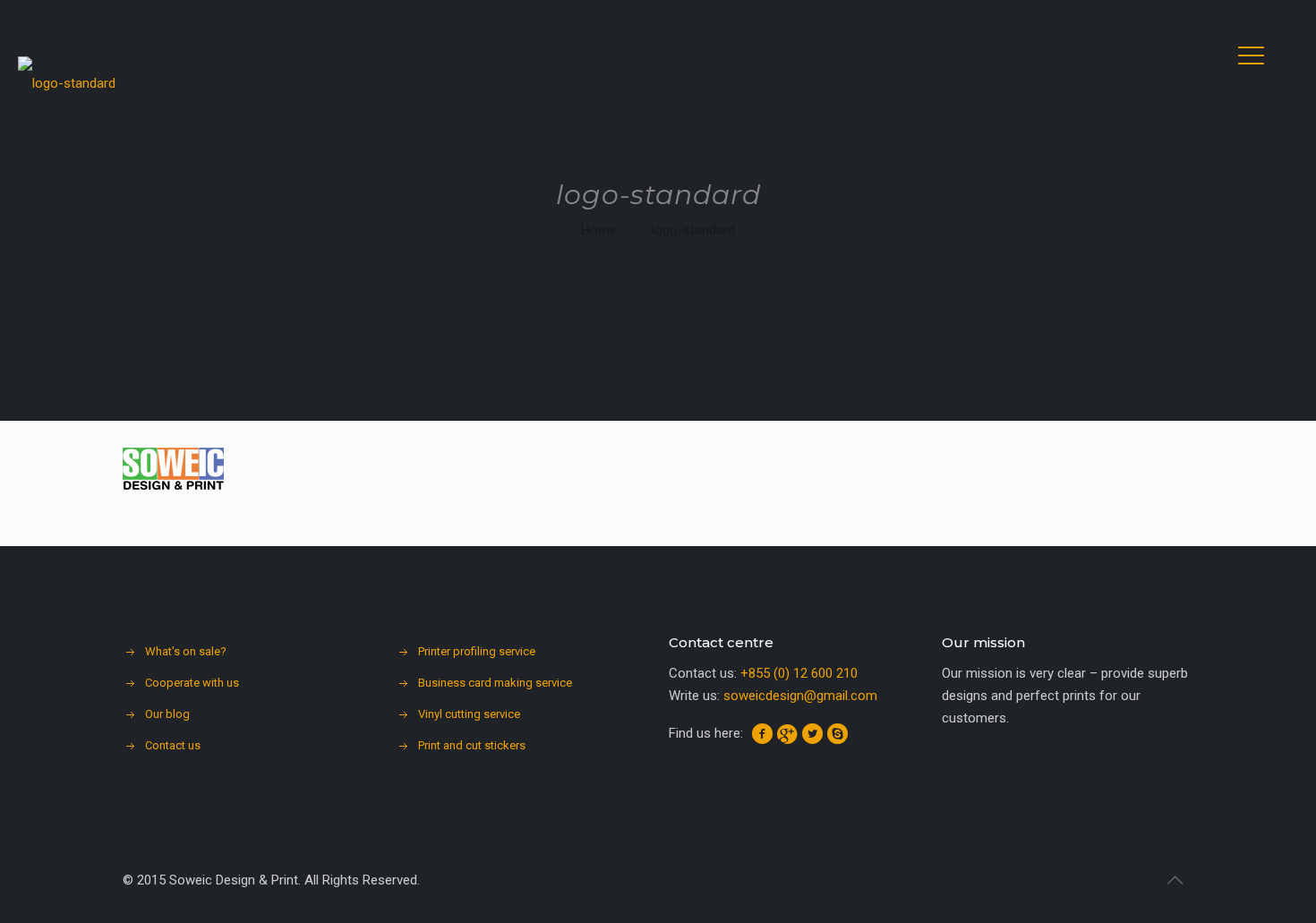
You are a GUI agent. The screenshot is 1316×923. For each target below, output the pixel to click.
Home (599, 230)
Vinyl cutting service (469, 714)
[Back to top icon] (1174, 880)
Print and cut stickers (472, 745)
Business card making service (495, 682)
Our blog (167, 714)
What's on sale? (185, 651)
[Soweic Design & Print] (66, 76)
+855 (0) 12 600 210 (799, 673)
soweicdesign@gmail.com (800, 696)
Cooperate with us (192, 682)
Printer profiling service (476, 651)
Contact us (173, 745)
